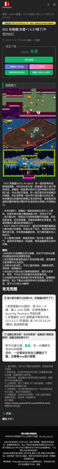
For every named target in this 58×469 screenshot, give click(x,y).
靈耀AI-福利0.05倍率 (41, 72)
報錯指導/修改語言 (17, 72)
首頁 (4, 14)
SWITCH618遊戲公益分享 (7, 4)
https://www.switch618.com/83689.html (27, 403)
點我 (27, 345)
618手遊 (41, 67)
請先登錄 (29, 59)
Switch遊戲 (14, 14)
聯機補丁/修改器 (17, 67)
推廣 (38, 40)
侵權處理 (33, 433)
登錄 (9, 418)
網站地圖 (25, 433)
